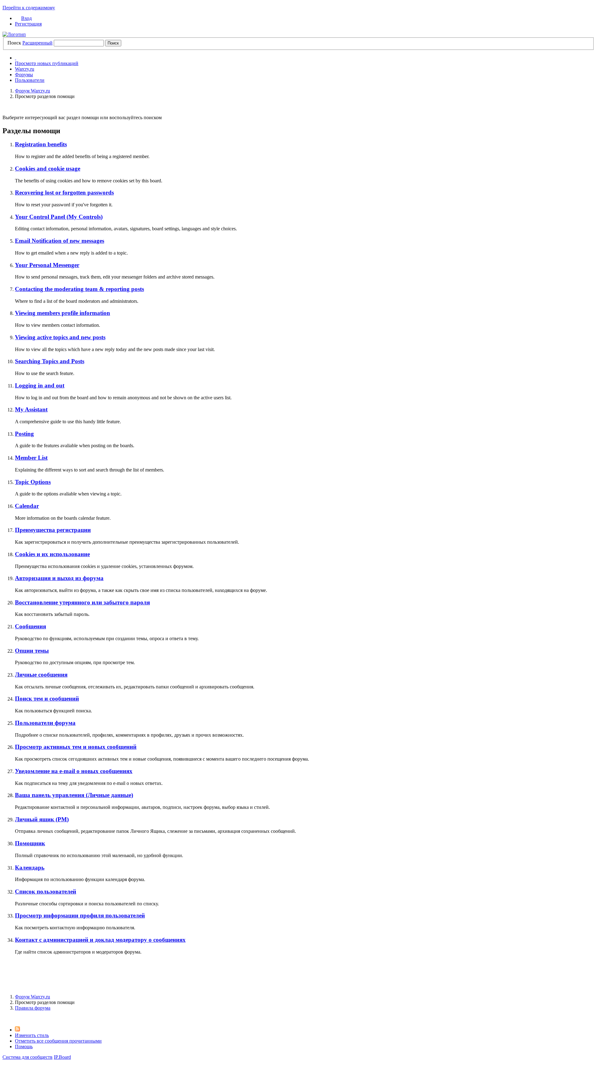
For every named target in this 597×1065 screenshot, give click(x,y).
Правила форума (32, 1008)
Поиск (14, 42)
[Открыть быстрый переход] (15, 57)
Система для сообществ (27, 1057)
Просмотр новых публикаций (46, 63)
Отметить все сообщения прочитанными (58, 1041)
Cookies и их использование (52, 554)
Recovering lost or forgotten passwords (64, 192)
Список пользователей (45, 891)
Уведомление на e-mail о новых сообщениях (73, 771)
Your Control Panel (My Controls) (59, 216)
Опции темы (32, 650)
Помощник (30, 843)
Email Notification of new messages (59, 240)
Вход (26, 18)
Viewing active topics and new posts (60, 337)
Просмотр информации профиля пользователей (80, 915)
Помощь (24, 1046)
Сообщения (30, 626)
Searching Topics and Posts (49, 361)
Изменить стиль (32, 1035)
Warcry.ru (24, 69)
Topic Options (33, 482)
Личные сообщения (41, 674)
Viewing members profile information (62, 313)
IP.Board (62, 1057)
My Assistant (31, 409)
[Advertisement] (298, 974)
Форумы (24, 74)
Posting (24, 433)
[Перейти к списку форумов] (14, 34)
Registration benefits (41, 144)
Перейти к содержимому (28, 7)
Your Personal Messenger (47, 265)
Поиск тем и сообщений (47, 698)
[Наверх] (4, 1018)
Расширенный (37, 42)
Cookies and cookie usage (47, 168)
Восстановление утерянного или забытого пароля (82, 602)
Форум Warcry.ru (32, 996)
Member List (31, 457)
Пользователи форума (45, 723)
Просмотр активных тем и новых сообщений (76, 747)
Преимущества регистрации (53, 530)
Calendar (27, 506)
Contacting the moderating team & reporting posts (79, 289)
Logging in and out (39, 385)
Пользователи (29, 80)
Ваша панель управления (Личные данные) (74, 795)
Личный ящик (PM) (42, 819)
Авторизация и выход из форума (59, 578)
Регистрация (28, 23)
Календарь (29, 867)
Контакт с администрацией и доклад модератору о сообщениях (100, 939)
